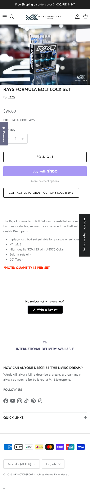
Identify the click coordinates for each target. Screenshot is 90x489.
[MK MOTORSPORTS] (45, 16)
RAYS (11, 97)
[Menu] (4, 16)
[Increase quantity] (23, 138)
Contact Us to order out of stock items (41, 193)
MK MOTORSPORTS (24, 474)
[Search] (13, 16)
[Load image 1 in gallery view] (45, 55)
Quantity (9, 130)
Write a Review (49, 310)
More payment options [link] (45, 181)
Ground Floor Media (56, 474)
